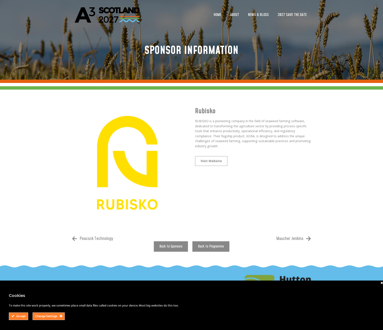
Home (217, 15)
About (234, 15)
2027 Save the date (292, 15)
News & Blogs (258, 15)
